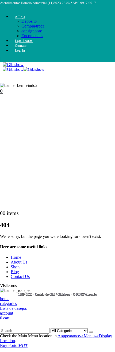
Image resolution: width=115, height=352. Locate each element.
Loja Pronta (24, 41)
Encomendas (32, 35)
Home (16, 257)
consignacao (31, 31)
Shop (15, 267)
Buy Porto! (14, 345)
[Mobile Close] (3, 325)
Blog (15, 271)
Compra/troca (32, 26)
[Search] (91, 332)
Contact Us (20, 276)
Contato (21, 46)
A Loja (20, 17)
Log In (20, 50)
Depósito (29, 21)
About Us (19, 262)
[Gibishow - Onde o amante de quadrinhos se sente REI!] (23, 69)
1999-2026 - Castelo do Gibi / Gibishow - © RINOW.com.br (57, 294)
